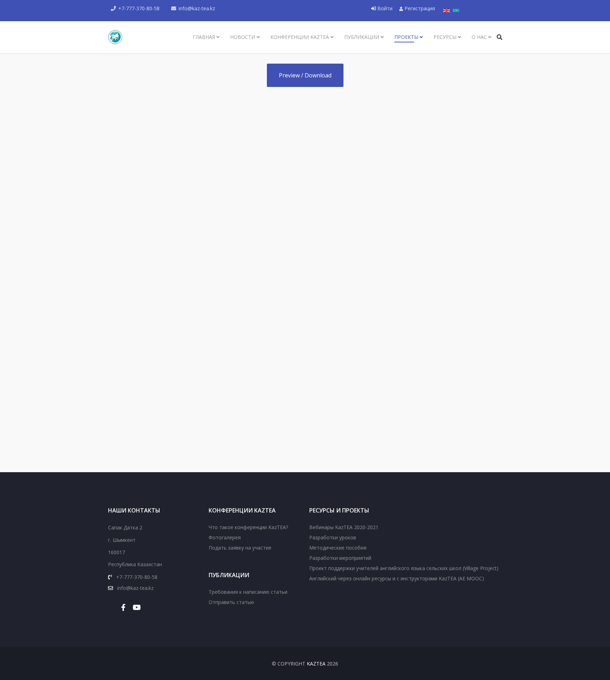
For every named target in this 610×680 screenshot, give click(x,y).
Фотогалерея (225, 537)
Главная (204, 37)
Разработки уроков (332, 537)
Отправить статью (231, 602)
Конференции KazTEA (299, 37)
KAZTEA (316, 663)
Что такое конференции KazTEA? (248, 527)
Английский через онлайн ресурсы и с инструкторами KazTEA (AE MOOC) (396, 578)
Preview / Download (305, 75)
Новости (242, 37)
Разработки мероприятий (340, 558)
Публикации (361, 37)
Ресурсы (444, 37)
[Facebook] (123, 607)
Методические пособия (337, 547)
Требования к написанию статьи (248, 591)
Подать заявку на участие (240, 547)
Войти (385, 8)
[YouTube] (137, 607)
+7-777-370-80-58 (139, 8)
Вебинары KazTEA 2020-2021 (343, 527)
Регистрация (419, 8)
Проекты (406, 37)
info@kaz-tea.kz (197, 8)
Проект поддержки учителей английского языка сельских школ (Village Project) (403, 568)
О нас (479, 37)
